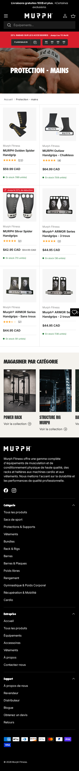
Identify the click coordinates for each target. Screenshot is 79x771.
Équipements (12, 635)
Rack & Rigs (12, 549)
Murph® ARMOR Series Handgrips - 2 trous (58, 314)
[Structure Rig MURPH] (55, 391)
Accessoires (12, 643)
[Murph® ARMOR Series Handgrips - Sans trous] (19, 285)
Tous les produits (15, 512)
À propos (10, 657)
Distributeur (12, 700)
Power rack (13, 417)
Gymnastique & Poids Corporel (25, 585)
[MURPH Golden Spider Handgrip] (19, 124)
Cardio (8, 600)
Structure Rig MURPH (50, 420)
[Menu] (6, 16)
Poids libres (12, 570)
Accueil (8, 99)
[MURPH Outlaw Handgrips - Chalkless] (59, 124)
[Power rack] (20, 391)
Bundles (9, 541)
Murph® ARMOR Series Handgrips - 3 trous (58, 234)
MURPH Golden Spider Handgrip (19, 153)
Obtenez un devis (15, 715)
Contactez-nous (15, 665)
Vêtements (11, 534)
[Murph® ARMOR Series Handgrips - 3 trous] (59, 205)
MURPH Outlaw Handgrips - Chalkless (58, 153)
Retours (9, 722)
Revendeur (11, 693)
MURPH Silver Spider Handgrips (17, 233)
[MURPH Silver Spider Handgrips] (19, 205)
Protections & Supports (19, 527)
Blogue (8, 707)
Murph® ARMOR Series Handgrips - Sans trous (19, 314)
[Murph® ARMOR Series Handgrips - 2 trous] (59, 285)
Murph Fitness (19, 762)
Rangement (11, 578)
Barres (8, 556)
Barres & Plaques (15, 563)
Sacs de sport (13, 519)
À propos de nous (16, 686)
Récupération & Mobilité (20, 592)
